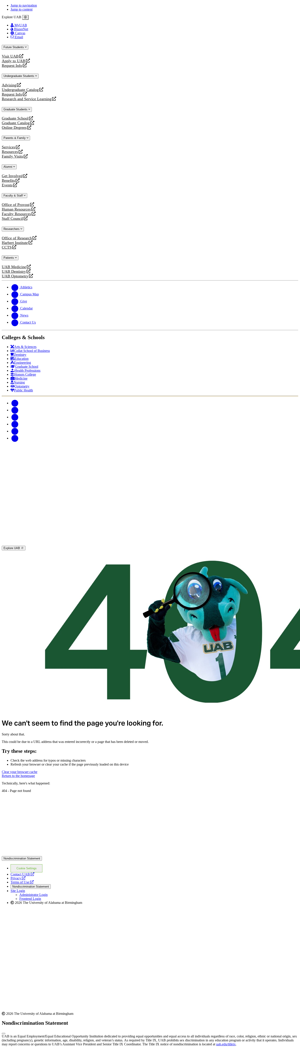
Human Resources (16, 209)
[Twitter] (15, 410)
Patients (9, 257)
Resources (10, 151)
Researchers (12, 229)
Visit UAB (10, 56)
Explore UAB (12, 548)
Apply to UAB (13, 61)
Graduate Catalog (16, 123)
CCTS (8, 247)
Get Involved (12, 176)
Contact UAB (22, 874)
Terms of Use (22, 882)
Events (8, 185)
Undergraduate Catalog (20, 89)
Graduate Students (16, 109)
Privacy (18, 878)
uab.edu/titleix (226, 1044)
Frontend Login (30, 899)
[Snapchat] (15, 431)
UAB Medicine (14, 267)
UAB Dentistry (14, 271)
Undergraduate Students (19, 76)
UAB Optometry (15, 276)
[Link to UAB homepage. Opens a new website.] (150, 854)
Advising (9, 85)
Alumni (8, 166)
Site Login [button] (18, 891)
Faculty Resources (16, 214)
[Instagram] (15, 417)
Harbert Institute (15, 242)
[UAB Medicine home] (150, 544)
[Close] (25, 17)
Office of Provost (15, 204)
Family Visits (12, 156)
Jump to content (22, 9)
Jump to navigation (24, 5)
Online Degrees (14, 127)
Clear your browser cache (19, 772)
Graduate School (15, 118)
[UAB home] (150, 473)
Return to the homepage (18, 776)
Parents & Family (15, 138)
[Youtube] (15, 424)
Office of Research (17, 238)
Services (8, 147)
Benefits (8, 180)
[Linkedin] (15, 438)
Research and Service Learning (26, 99)
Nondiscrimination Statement (22, 858)
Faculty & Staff (14, 195)
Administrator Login (33, 895)
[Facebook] (15, 403)
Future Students (14, 47)
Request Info (12, 65)
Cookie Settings (26, 868)
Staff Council (12, 218)
